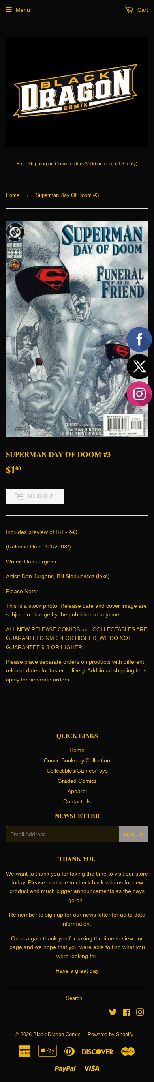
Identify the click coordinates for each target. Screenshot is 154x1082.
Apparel (77, 791)
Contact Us (77, 801)
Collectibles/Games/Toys (77, 771)
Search (74, 998)
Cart (142, 10)
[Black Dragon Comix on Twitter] (113, 1013)
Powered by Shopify (110, 1034)
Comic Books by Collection (77, 760)
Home (12, 195)
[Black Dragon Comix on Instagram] (140, 1013)
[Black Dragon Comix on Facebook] (126, 1013)
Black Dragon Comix (56, 1034)
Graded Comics (77, 781)
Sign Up (133, 834)
